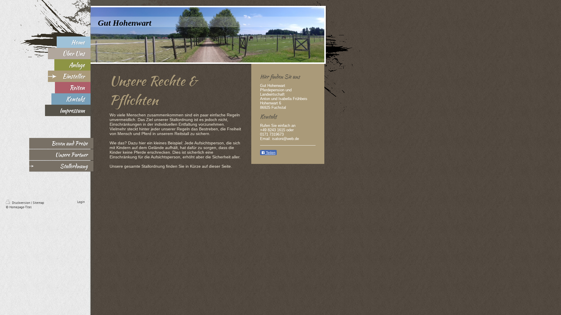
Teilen (270, 153)
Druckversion (21, 203)
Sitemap (38, 203)
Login (81, 202)
